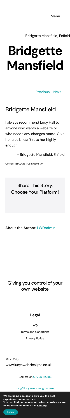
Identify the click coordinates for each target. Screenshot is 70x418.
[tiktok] (41, 299)
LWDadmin (46, 227)
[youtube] (28, 299)
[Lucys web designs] (25, 5)
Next (57, 91)
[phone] (54, 299)
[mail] (47, 299)
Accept (10, 412)
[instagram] (22, 299)
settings (42, 405)
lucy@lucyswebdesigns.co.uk (35, 388)
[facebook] (15, 299)
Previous (43, 91)
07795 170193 (42, 377)
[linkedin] (35, 299)
